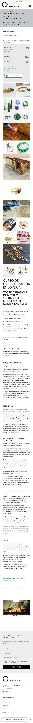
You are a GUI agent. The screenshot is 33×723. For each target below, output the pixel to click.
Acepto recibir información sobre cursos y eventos (16, 662)
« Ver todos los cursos (9, 31)
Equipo (4, 708)
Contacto (5, 712)
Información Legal (7, 702)
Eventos (7, 22)
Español (20, 1)
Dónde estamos (6, 705)
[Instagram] (30, 720)
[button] (29, 6)
